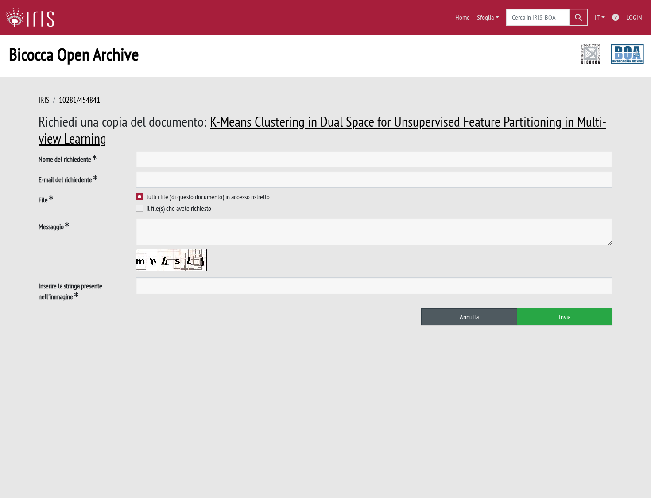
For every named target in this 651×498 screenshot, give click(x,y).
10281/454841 (79, 100)
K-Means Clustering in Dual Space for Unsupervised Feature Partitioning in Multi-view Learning (322, 130)
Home (462, 17)
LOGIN (634, 17)
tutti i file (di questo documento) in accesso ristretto (208, 196)
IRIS (44, 100)
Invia (564, 316)
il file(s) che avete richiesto (179, 208)
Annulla (469, 316)
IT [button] (597, 17)
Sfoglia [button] (485, 17)
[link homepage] (33, 17)
